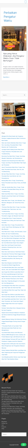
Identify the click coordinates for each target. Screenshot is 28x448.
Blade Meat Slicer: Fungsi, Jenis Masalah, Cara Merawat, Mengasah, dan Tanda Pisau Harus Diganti (13, 202)
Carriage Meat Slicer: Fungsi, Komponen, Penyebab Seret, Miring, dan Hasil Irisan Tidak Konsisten (13, 220)
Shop (3, 428)
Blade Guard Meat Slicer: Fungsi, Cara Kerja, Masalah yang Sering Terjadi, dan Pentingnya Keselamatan (13, 196)
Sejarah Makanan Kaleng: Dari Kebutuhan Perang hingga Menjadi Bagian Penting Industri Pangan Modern (14, 321)
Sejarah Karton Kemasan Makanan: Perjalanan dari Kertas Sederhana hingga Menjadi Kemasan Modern (14, 315)
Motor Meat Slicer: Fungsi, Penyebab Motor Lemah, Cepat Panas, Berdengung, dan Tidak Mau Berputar (13, 227)
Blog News (4, 421)
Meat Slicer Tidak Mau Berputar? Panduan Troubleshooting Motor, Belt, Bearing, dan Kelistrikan (12, 258)
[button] (23, 444)
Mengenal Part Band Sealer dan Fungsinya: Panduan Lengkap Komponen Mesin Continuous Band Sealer (14, 138)
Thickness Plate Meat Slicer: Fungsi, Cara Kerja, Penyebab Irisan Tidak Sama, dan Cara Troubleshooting (14, 209)
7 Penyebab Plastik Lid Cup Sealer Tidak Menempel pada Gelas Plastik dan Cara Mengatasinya (12, 328)
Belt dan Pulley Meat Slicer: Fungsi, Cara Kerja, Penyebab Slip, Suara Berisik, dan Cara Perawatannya (13, 176)
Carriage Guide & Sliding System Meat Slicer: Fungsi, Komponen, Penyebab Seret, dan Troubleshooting (13, 151)
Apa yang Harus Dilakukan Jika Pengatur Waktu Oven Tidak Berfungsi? (13, 57)
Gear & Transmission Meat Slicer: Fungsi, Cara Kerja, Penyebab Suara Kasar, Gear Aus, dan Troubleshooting (13, 169)
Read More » (6, 77)
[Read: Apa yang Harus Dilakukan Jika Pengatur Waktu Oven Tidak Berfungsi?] (14, 38)
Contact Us (4, 423)
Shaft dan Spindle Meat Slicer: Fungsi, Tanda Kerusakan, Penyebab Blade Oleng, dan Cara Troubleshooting (13, 189)
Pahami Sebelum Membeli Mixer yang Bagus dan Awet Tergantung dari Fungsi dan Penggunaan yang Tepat (14, 352)
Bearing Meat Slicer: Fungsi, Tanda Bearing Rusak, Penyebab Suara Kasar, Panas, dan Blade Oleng (14, 182)
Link (3, 425)
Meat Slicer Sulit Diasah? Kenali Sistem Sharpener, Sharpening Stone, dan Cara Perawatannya (12, 247)
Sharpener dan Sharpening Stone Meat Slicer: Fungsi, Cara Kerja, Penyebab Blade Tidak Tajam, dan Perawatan (14, 163)
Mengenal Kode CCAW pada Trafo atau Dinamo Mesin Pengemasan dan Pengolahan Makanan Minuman (13, 346)
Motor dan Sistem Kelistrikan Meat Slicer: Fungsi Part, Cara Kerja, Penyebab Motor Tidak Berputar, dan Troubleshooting (14, 145)
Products (4, 426)
